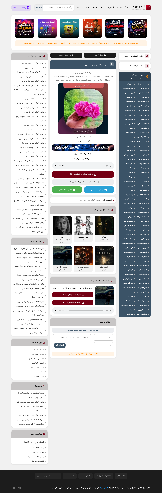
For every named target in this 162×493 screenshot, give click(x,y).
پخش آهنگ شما (19, 7)
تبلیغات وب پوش (37, 461)
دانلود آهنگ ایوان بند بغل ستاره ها (31, 134)
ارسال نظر (60, 345)
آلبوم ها (110, 7)
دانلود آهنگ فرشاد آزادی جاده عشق (30, 415)
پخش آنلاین (98, 55)
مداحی (86, 7)
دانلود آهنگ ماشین (135, 66)
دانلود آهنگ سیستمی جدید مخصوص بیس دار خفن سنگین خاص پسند (30, 194)
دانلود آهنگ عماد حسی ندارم (33, 63)
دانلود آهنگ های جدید (133, 56)
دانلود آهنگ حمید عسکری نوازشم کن (30, 116)
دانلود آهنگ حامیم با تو (35, 156)
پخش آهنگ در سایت (35, 457)
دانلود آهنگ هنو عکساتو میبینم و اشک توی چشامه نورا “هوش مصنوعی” (29, 74)
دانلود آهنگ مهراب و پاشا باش (32, 143)
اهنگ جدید (123, 7)
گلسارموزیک (141, 7)
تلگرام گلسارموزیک (104, 476)
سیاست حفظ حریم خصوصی (48, 476)
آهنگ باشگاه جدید (37, 350)
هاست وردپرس (38, 452)
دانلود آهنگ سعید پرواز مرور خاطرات (30, 165)
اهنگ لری (40, 372)
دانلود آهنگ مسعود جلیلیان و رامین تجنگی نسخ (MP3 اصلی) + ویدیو (30, 422)
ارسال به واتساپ (65, 189)
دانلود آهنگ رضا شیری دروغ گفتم (31, 178)
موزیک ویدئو (98, 7)
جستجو (39, 7)
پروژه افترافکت (38, 448)
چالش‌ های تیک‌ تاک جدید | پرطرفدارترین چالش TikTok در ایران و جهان (28, 220)
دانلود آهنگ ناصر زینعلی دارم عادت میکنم (30, 172)
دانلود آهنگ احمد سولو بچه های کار (30, 402)
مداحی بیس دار (38, 354)
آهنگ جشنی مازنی (37, 367)
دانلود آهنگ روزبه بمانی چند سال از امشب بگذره (30, 408)
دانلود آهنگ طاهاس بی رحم (33, 99)
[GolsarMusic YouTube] (14, 487)
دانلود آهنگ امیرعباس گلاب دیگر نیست (29, 161)
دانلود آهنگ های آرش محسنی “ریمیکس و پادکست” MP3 (28, 313)
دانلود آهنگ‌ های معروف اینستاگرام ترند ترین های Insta (29, 229)
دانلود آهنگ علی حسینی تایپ (32, 68)
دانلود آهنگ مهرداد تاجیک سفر (32, 130)
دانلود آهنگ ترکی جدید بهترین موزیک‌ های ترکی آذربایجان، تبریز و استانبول (30, 304)
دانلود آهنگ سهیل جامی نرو (33, 125)
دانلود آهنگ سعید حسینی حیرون (31, 139)
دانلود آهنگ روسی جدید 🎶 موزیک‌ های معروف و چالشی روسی (29, 330)
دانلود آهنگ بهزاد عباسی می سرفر (31, 152)
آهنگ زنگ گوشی (37, 363)
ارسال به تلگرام (97, 189)
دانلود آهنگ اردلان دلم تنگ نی (32, 108)
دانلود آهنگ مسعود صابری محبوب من (29, 121)
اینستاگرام (121, 476)
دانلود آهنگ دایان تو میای (34, 112)
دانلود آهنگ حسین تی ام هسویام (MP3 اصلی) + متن (73, 288)
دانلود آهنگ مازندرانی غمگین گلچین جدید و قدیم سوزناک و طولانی (30, 321)
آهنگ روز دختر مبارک (36, 358)
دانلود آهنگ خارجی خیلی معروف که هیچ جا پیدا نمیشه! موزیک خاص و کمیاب (29, 185)
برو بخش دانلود (65, 55)
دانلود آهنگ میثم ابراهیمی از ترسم (30, 103)
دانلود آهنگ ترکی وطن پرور (97, 65)
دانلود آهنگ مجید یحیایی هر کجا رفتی (29, 85)
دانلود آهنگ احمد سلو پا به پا (33, 81)
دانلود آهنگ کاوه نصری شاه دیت (31, 147)
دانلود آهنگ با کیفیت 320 (81, 174)
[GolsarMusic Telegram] (19, 487)
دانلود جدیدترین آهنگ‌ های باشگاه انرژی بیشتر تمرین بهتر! (29, 203)
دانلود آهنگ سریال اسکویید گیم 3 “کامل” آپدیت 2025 (31, 395)
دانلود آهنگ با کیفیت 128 (71, 302)
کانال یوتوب (85, 476)
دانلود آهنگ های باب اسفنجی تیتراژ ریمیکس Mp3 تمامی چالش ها (30, 211)
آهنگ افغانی (39, 376)
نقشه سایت (69, 476)
